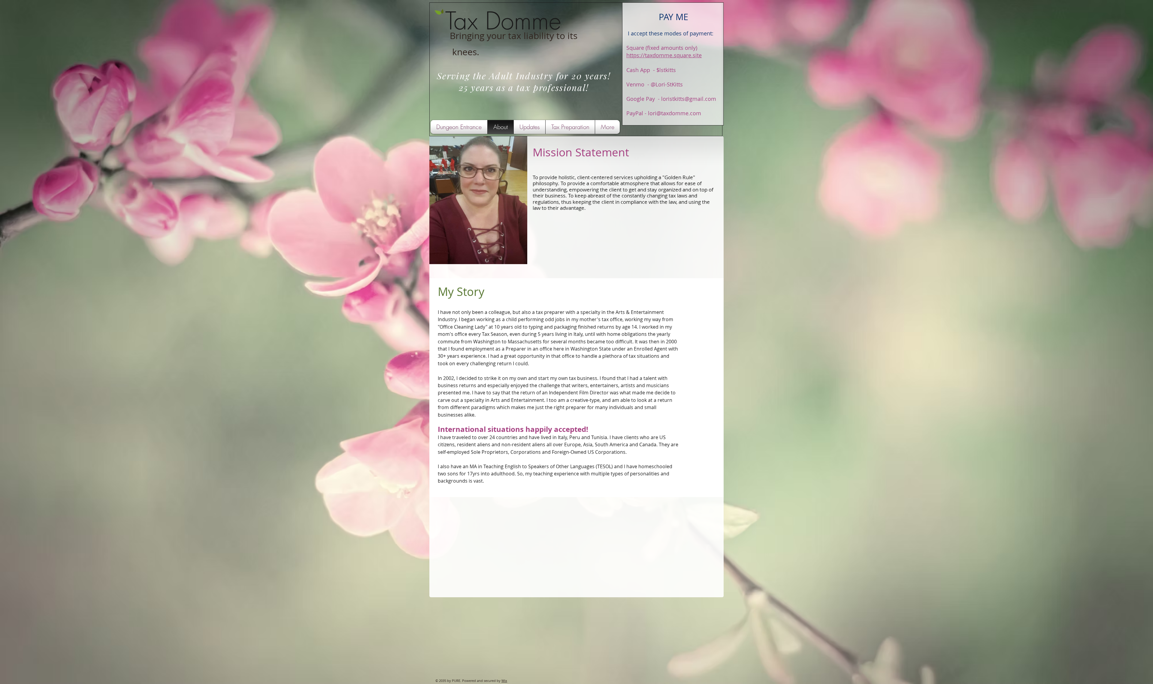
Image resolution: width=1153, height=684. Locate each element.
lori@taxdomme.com (674, 113)
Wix (504, 680)
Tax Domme (503, 21)
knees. (465, 52)
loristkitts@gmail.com (688, 98)
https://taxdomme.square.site (664, 55)
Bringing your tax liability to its (513, 36)
